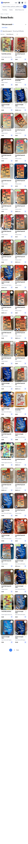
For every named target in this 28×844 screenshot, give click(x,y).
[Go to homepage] (5, 2)
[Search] (24, 6)
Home (2, 13)
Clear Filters (4, 27)
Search (6, 13)
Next (17, 650)
